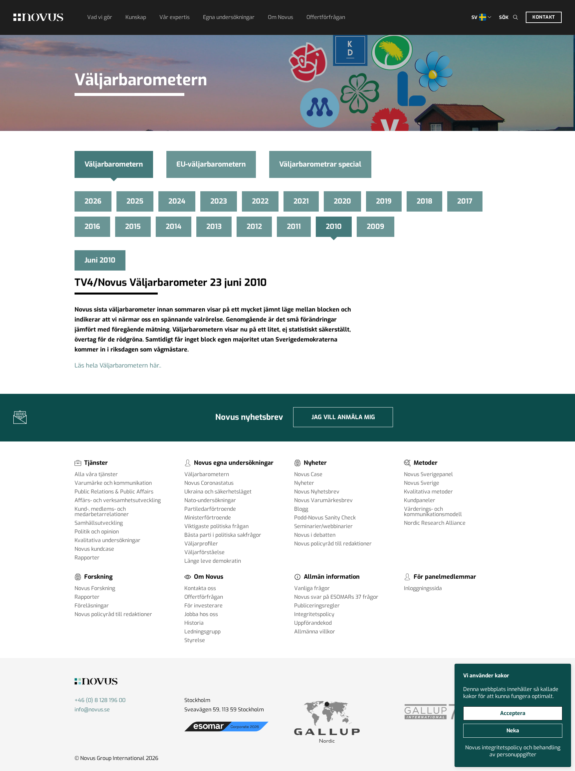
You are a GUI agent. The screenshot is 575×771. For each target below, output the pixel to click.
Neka (512, 730)
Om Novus (280, 17)
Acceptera (512, 713)
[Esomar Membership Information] (226, 731)
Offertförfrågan (325, 17)
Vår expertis (174, 17)
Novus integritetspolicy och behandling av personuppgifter (512, 751)
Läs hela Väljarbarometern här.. (120, 366)
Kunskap (135, 17)
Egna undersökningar (229, 17)
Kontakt (543, 17)
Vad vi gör (99, 17)
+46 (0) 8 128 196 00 (100, 700)
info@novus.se (92, 709)
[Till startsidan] (38, 17)
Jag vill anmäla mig (343, 417)
